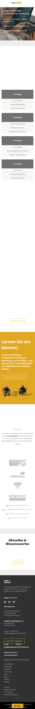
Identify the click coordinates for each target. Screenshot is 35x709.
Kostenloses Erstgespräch (14, 641)
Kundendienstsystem (11, 695)
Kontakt (6, 687)
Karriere (6, 679)
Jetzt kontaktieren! (9, 36)
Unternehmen (8, 664)
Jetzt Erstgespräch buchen (14, 377)
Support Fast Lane (10, 689)
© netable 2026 (10, 704)
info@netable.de (10, 647)
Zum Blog (17, 562)
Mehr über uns (17, 320)
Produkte (7, 669)
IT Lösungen (8, 667)
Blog (5, 677)
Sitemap (7, 682)
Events (6, 674)
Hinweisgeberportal (23, 704)
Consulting (7, 672)
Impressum (23, 707)
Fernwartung (8, 692)
